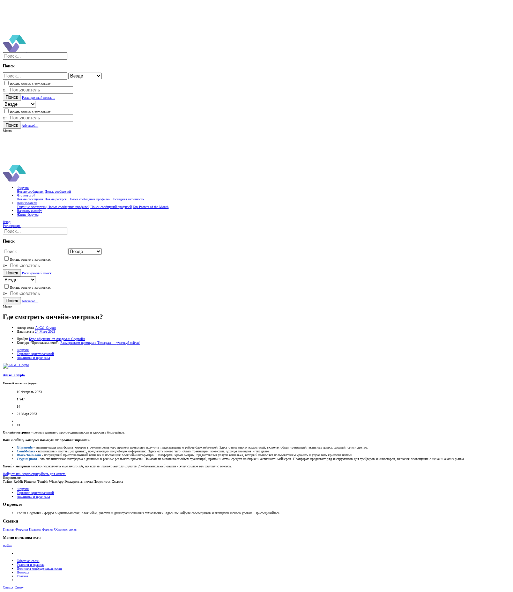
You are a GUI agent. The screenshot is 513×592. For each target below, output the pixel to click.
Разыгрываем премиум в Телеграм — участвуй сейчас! (100, 343)
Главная (8, 529)
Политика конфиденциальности (39, 568)
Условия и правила (30, 565)
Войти (7, 546)
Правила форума (41, 529)
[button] (7, 131)
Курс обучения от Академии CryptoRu (57, 339)
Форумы (21, 529)
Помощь (23, 572)
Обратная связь (65, 529)
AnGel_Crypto (45, 328)
